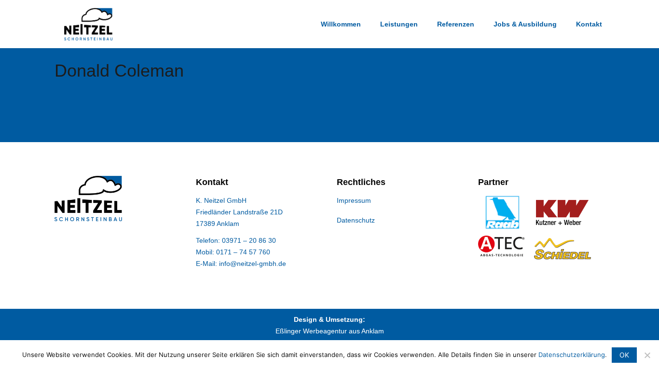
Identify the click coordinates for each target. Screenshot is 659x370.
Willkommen (341, 24)
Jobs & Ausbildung (525, 24)
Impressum (354, 200)
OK (624, 355)
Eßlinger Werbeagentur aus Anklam (329, 331)
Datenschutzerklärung (571, 354)
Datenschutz (356, 220)
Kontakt (589, 24)
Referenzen (455, 24)
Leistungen (399, 24)
